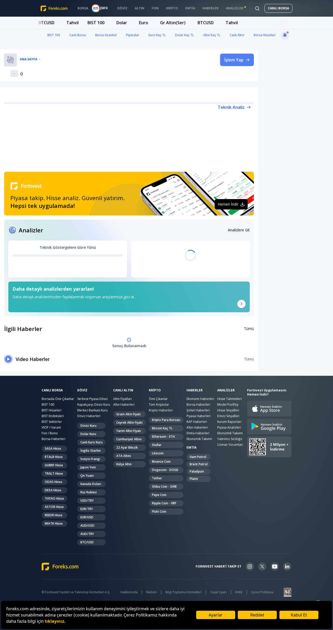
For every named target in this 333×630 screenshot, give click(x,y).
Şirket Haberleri (198, 410)
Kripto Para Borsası (166, 420)
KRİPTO (155, 390)
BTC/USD (87, 542)
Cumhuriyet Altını (129, 439)
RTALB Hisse (54, 457)
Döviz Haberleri (88, 416)
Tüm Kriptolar (159, 404)
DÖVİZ (82, 390)
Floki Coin (159, 511)
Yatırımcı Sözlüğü (229, 439)
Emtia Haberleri (198, 433)
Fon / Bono (50, 433)
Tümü (249, 328)
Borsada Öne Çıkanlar (58, 399)
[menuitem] (83, 8)
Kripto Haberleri (161, 410)
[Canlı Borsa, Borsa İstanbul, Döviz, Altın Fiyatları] (60, 566)
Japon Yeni (88, 467)
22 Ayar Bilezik (127, 447)
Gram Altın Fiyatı (128, 414)
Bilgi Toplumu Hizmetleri (183, 592)
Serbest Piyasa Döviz (92, 399)
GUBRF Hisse (54, 465)
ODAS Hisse (53, 482)
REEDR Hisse (53, 515)
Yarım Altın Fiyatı (128, 431)
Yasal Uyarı (218, 592)
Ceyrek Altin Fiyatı (129, 422)
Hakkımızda (129, 592)
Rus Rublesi (88, 492)
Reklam (151, 592)
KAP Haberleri (197, 421)
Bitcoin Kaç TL (162, 428)
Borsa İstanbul (106, 35)
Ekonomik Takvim (199, 439)
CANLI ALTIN (123, 390)
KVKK (238, 592)
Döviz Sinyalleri (228, 416)
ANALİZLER (226, 390)
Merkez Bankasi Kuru (92, 410)
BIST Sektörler (52, 421)
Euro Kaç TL (157, 35)
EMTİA (191, 448)
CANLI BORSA (278, 8)
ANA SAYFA (28, 59)
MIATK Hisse (54, 523)
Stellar (157, 445)
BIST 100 (53, 35)
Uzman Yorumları (230, 444)
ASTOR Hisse (54, 507)
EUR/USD (86, 517)
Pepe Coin (159, 495)
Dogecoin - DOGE (165, 470)
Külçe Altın (124, 464)
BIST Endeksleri (53, 416)
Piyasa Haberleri (199, 416)
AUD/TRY (87, 534)
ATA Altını (123, 456)
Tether (157, 478)
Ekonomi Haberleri (200, 399)
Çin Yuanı (87, 475)
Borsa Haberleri (53, 439)
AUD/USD (87, 525)
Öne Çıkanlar (158, 399)
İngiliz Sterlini (90, 450)
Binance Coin (161, 461)
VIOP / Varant (51, 427)
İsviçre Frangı (90, 459)
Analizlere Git (239, 229)
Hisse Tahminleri (229, 399)
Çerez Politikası (262, 592)
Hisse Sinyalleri (228, 410)
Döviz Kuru (88, 425)
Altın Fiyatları (122, 399)
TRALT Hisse (54, 473)
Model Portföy (227, 404)
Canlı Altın (237, 35)
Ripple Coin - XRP (164, 503)
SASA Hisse (53, 448)
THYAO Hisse (54, 498)
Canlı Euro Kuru (91, 442)
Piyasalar (132, 35)
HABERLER (195, 390)
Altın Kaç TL (211, 35)
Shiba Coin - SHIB (164, 486)
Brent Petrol (199, 464)
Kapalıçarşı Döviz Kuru (93, 404)
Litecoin (158, 453)
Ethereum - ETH (163, 436)
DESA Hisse (53, 490)
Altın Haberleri (124, 404)
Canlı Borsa (77, 35)
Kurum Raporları (229, 421)
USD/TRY (87, 500)
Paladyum (197, 471)
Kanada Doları (90, 484)
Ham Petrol (198, 457)
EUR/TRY (86, 509)
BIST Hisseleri (51, 410)
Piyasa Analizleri (229, 427)
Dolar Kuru (88, 434)
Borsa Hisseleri (265, 35)
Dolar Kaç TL (184, 35)
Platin (194, 478)
